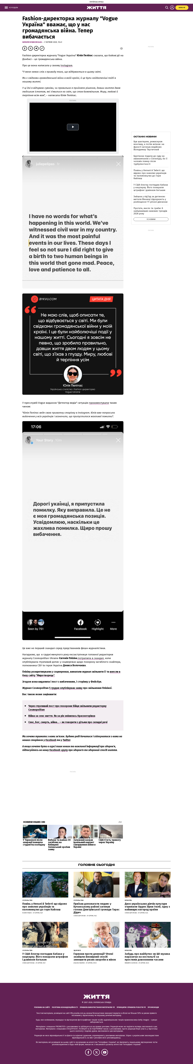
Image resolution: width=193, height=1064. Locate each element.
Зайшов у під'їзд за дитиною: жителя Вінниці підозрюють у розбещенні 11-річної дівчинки (151, 199)
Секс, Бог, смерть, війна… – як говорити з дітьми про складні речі (67, 722)
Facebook (50, 740)
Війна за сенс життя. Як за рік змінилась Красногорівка (61, 715)
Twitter (66, 740)
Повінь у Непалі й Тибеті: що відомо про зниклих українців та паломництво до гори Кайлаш (150, 174)
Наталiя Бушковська (32, 42)
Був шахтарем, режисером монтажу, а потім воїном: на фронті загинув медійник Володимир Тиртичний (149, 145)
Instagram (66, 65)
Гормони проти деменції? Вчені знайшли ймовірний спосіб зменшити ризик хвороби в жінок (95, 956)
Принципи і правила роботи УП (131, 1007)
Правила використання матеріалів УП (97, 1007)
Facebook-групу (58, 750)
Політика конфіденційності (65, 1007)
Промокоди (153, 1007)
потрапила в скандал (90, 658)
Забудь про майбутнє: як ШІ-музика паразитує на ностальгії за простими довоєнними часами (147, 956)
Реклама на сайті (42, 1007)
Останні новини (145, 136)
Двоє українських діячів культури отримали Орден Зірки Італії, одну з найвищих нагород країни (147, 906)
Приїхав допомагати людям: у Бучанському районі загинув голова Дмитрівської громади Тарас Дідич (96, 908)
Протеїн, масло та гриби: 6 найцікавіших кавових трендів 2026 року (150, 211)
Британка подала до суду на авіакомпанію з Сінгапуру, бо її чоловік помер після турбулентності (150, 160)
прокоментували (99, 402)
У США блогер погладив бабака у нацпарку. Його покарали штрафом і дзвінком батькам (151, 187)
